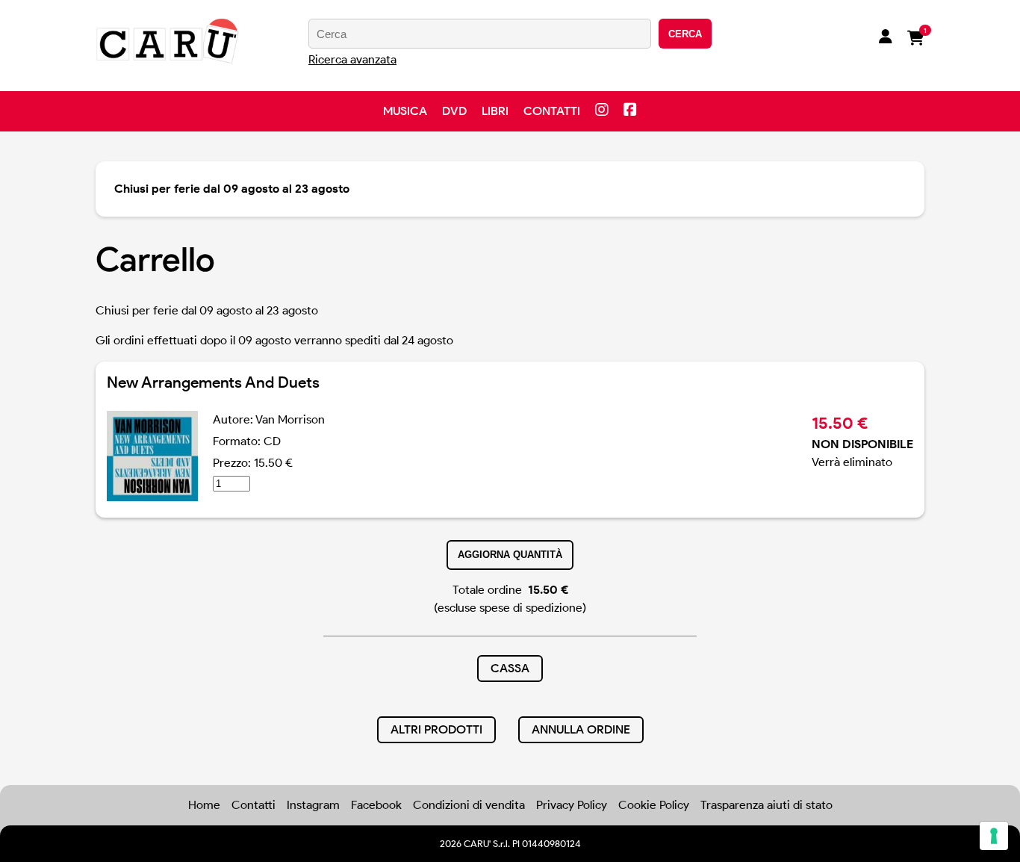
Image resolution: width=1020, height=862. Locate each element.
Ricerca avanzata (352, 59)
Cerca (685, 34)
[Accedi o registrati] (885, 38)
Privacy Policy (571, 805)
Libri (495, 111)
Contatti (551, 111)
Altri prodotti (436, 729)
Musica (405, 111)
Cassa (510, 668)
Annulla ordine (581, 729)
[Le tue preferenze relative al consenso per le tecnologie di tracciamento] (994, 836)
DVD (454, 111)
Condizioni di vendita (469, 805)
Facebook (376, 805)
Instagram (313, 805)
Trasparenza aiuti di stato (766, 805)
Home (204, 805)
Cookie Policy (653, 805)
